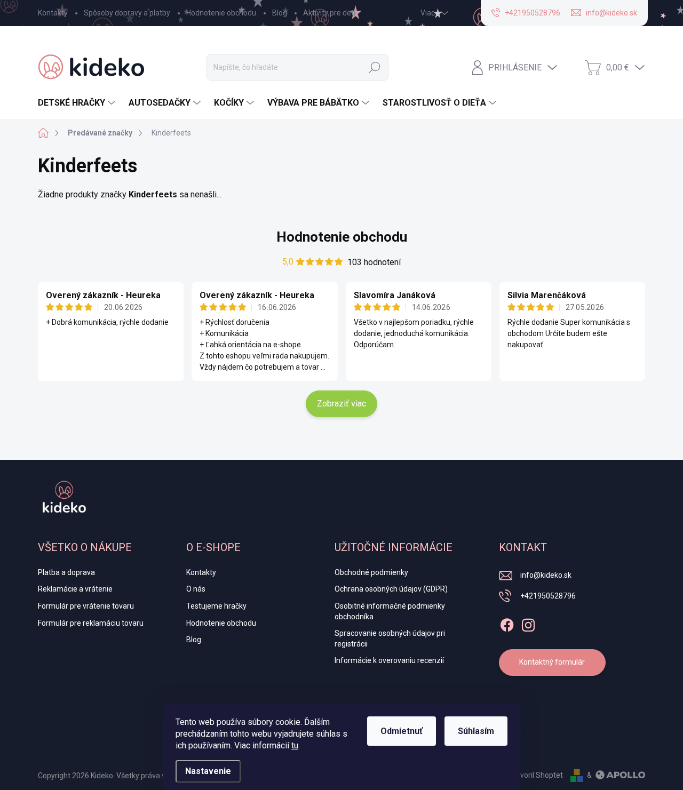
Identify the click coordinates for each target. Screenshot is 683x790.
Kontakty (53, 13)
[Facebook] (507, 623)
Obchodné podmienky (371, 572)
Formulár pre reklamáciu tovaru (91, 623)
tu (294, 745)
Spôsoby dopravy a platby (127, 13)
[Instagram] (528, 623)
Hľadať (374, 67)
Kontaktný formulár (552, 662)
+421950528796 (548, 596)
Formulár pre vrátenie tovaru (86, 606)
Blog (279, 13)
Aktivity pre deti (329, 13)
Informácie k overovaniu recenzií (389, 660)
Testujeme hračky (216, 606)
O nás (195, 589)
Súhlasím (476, 731)
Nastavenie (208, 771)
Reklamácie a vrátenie (75, 589)
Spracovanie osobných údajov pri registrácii (390, 638)
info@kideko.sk (545, 575)
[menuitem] (78, 103)
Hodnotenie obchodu (221, 13)
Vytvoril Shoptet (536, 775)
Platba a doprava (66, 572)
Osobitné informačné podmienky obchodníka (390, 611)
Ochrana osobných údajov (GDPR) (391, 589)
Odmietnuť (401, 731)
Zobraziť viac (341, 403)
